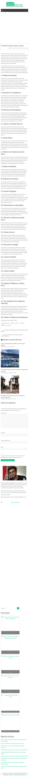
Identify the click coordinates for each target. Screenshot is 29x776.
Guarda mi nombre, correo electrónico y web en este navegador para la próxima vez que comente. (13, 456)
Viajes (23, 323)
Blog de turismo (22, 774)
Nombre (3, 432)
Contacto (11, 774)
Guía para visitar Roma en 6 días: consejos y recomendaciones (12, 335)
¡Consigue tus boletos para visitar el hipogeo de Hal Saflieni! (14, 330)
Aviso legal (16, 774)
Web (2, 447)
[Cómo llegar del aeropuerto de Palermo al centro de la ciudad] (10, 350)
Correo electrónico (5, 440)
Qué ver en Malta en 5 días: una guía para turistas (12, 743)
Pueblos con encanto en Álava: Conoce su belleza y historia (14, 756)
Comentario (4, 413)
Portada (13, 48)
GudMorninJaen (6, 323)
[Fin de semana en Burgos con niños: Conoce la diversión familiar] (10, 376)
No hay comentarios (7, 325)
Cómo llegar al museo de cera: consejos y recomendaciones (14, 749)
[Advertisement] (14, 28)
